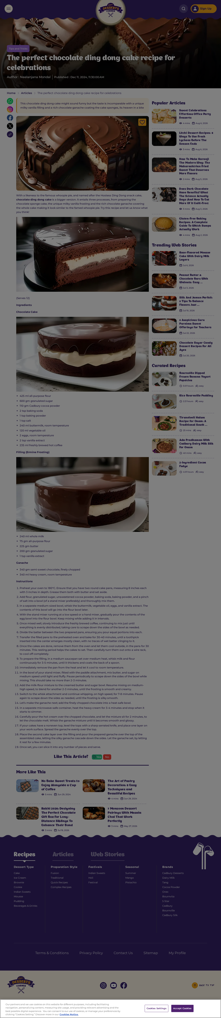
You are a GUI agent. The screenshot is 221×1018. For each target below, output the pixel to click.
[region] (110, 1008)
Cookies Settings (156, 1008)
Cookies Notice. (69, 1014)
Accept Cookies (182, 1008)
